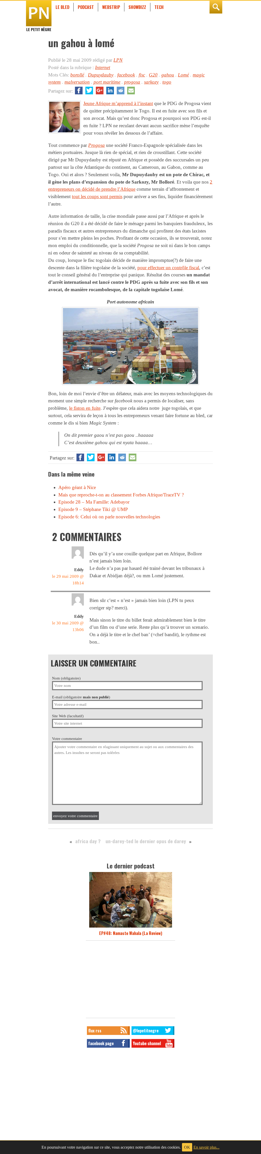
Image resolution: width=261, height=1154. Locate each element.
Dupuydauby (100, 75)
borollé (77, 75)
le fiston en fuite (84, 408)
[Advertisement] (130, 980)
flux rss (94, 1031)
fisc (142, 75)
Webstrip (111, 7)
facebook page (101, 1043)
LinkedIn (110, 90)
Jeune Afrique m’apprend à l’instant (118, 103)
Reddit (120, 90)
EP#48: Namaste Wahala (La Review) (130, 933)
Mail (131, 90)
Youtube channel (147, 1043)
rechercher (216, 7)
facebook (126, 75)
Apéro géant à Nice (77, 487)
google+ (99, 90)
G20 (153, 75)
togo (166, 82)
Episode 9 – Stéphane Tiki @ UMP (93, 509)
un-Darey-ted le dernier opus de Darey (146, 841)
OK (187, 1147)
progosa (132, 82)
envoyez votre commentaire (75, 816)
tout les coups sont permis (97, 196)
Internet (102, 67)
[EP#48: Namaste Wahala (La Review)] (130, 927)
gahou (167, 75)
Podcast (86, 7)
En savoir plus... (206, 1147)
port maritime (107, 82)
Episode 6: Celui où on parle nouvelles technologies (109, 516)
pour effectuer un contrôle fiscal (168, 267)
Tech (159, 7)
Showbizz (137, 7)
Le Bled (62, 7)
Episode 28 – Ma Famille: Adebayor (93, 502)
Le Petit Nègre (38, 27)
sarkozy (151, 82)
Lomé (183, 75)
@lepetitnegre (146, 1031)
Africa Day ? (88, 841)
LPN (118, 60)
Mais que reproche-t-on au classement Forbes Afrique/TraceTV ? (121, 494)
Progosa (96, 145)
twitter (89, 90)
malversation (77, 82)
